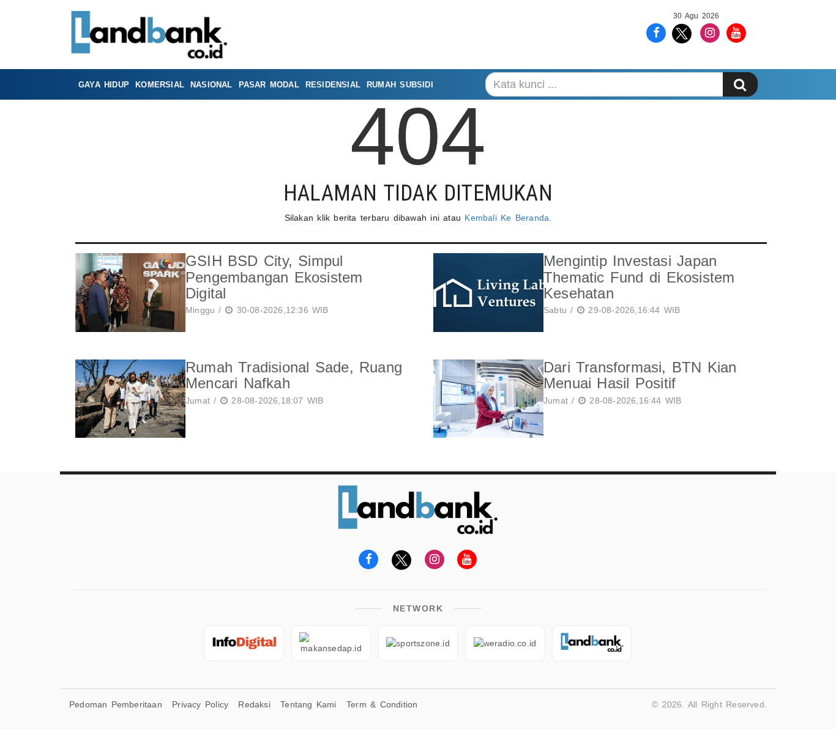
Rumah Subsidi (400, 84)
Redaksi (254, 704)
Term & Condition (381, 704)
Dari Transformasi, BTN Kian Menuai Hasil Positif (640, 375)
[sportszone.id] (418, 643)
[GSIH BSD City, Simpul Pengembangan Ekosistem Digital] (127, 292)
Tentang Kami (308, 704)
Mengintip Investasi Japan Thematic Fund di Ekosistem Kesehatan (639, 277)
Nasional (211, 84)
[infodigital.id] (244, 643)
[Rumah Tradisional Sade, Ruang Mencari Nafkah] (127, 399)
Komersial (159, 84)
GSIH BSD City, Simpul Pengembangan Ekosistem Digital (274, 277)
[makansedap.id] (331, 643)
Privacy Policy (200, 704)
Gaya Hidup (103, 84)
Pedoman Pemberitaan (115, 704)
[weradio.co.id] (505, 643)
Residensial (332, 84)
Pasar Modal (269, 84)
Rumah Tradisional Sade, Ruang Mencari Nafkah (293, 375)
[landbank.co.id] (592, 643)
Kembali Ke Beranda (507, 218)
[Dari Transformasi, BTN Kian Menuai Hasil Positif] (485, 399)
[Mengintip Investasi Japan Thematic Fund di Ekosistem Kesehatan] (485, 292)
